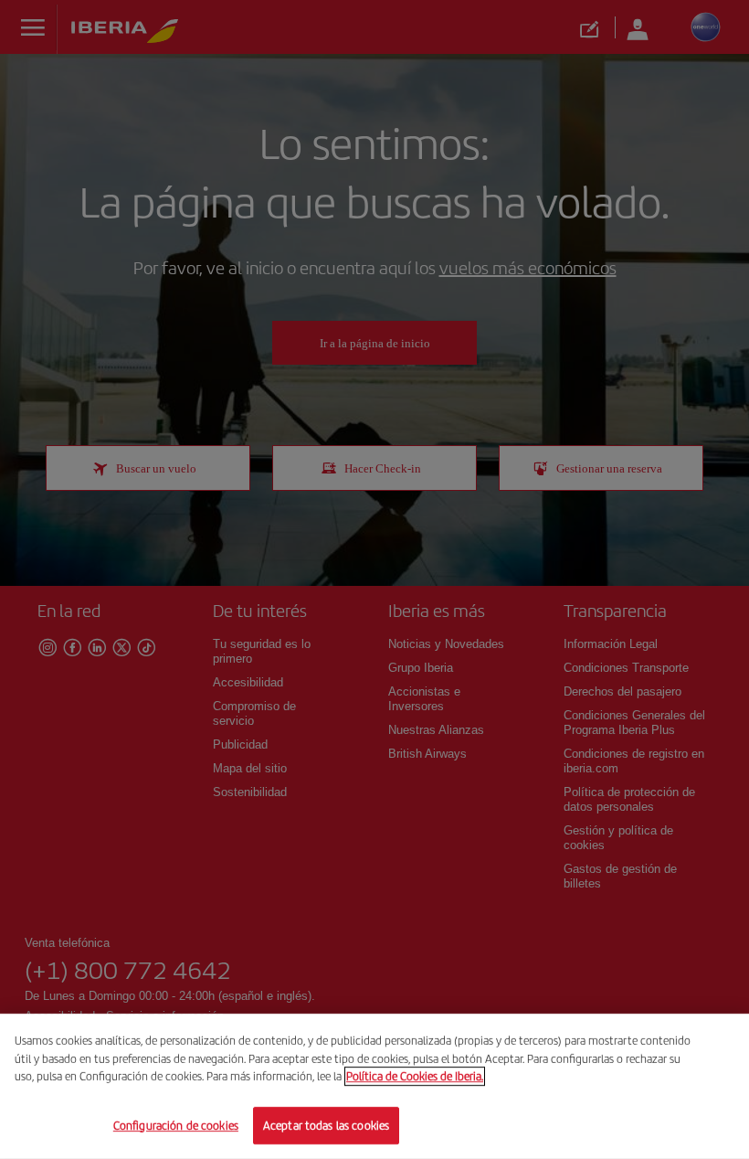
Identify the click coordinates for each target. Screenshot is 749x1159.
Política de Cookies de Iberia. (414, 1076)
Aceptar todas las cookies (326, 1124)
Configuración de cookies (175, 1124)
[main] (374, 1086)
